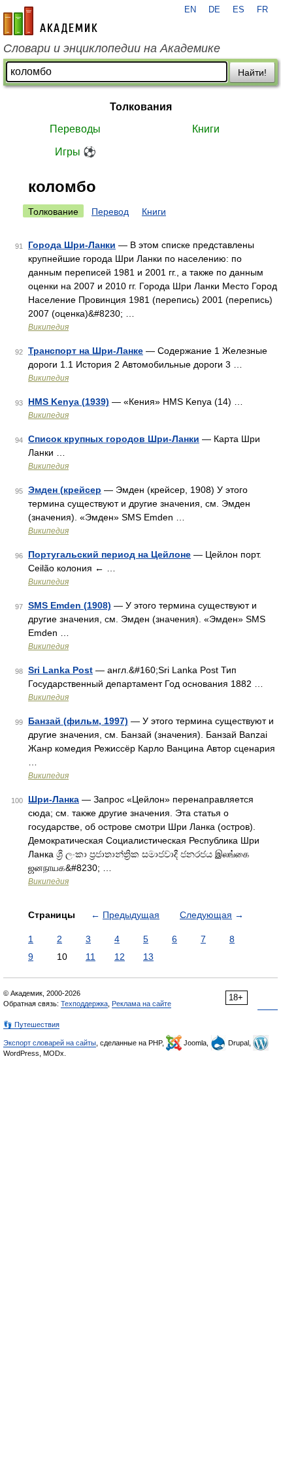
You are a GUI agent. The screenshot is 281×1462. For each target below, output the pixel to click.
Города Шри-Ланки (72, 245)
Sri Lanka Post (60, 670)
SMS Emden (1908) (69, 605)
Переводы (75, 129)
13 (148, 956)
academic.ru (50, 21)
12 (119, 956)
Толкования (141, 106)
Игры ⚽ (75, 151)
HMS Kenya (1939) (68, 401)
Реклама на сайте (141, 1004)
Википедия (48, 327)
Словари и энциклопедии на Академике (111, 48)
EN (190, 9)
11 (90, 956)
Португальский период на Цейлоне (109, 554)
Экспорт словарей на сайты (49, 1043)
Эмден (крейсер (64, 490)
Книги (206, 129)
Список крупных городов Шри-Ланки (113, 439)
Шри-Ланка (53, 799)
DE (214, 9)
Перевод (110, 211)
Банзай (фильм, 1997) (78, 721)
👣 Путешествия (31, 1024)
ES (238, 9)
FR (262, 9)
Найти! (252, 72)
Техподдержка (84, 1004)
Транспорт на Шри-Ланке (85, 350)
